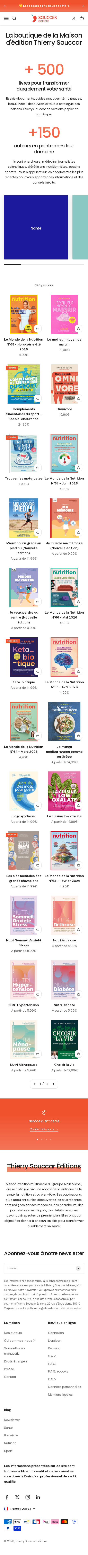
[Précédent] (5, 6)
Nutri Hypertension (23, 1005)
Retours (54, 1348)
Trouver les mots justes (23, 478)
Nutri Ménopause (23, 1065)
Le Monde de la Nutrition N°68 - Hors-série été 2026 (23, 344)
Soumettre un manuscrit (14, 1351)
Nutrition (10, 1443)
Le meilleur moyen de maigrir (64, 342)
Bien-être (11, 1435)
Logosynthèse (23, 816)
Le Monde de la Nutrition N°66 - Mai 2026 (64, 615)
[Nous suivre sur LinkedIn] (38, 1497)
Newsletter (12, 1420)
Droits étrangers (16, 1361)
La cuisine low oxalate (64, 816)
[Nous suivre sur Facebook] (7, 1497)
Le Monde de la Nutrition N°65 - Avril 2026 (64, 685)
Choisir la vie (64, 1065)
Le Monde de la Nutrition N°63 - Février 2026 (64, 878)
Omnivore (64, 409)
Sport (8, 1451)
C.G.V (52, 1379)
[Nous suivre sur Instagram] (27, 1497)
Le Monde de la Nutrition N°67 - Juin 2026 (64, 481)
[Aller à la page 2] (53, 1084)
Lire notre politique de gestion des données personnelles (48, 1308)
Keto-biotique (23, 682)
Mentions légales (60, 1394)
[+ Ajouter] (38, 328)
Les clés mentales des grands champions (23, 878)
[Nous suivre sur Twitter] (17, 1497)
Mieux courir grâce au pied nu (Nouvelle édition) (23, 548)
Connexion (56, 1333)
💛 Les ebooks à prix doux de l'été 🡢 (44, 6)
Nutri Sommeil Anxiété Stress (23, 943)
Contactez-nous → (44, 1129)
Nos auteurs (13, 1333)
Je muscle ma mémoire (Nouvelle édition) (64, 546)
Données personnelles (64, 1387)
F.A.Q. (52, 1364)
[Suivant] (83, 6)
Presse (9, 1369)
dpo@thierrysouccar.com (51, 1299)
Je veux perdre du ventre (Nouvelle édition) (23, 617)
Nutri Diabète (64, 1005)
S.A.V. (52, 1356)
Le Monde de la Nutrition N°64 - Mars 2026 (23, 749)
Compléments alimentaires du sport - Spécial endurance (24, 414)
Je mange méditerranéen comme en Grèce (64, 752)
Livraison (54, 1340)
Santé (8, 1427)
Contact (10, 1377)
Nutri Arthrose (64, 940)
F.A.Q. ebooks (58, 1371)
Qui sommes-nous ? (19, 1340)
